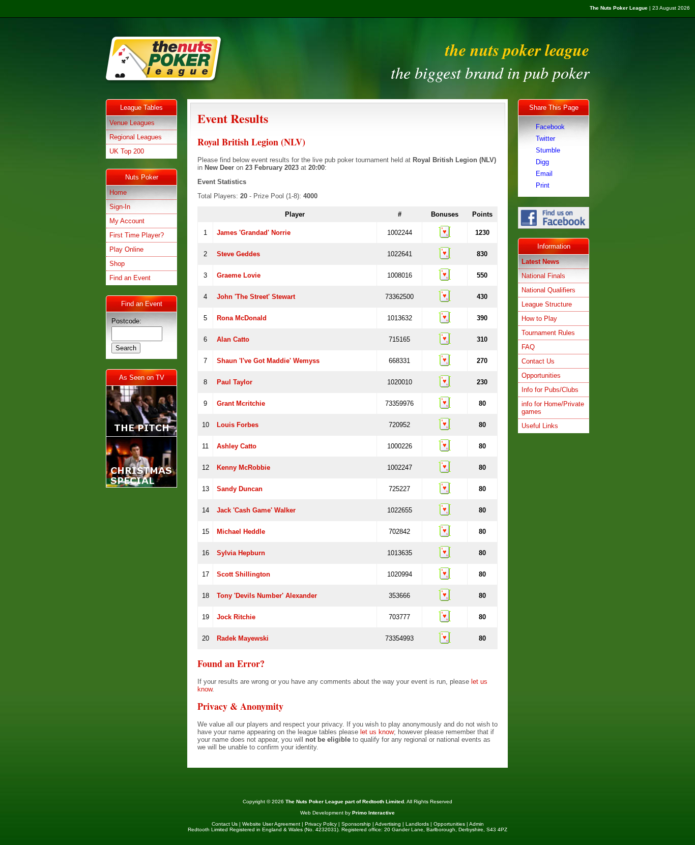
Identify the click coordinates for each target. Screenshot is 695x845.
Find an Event (130, 278)
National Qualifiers (548, 290)
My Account (126, 221)
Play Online (126, 249)
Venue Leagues (132, 123)
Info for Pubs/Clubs (550, 390)
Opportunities (541, 375)
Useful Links (540, 426)
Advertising (388, 824)
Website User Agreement (271, 824)
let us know (377, 732)
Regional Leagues (135, 137)
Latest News (540, 261)
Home (118, 192)
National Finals (543, 276)
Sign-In (119, 206)
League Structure (547, 304)
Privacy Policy (321, 824)
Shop (117, 263)
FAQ (528, 347)
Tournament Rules (548, 333)
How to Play (539, 318)
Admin (476, 824)
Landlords (417, 824)
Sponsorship (356, 824)
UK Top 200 (126, 151)
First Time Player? (136, 235)
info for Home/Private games (553, 407)
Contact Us (538, 361)
